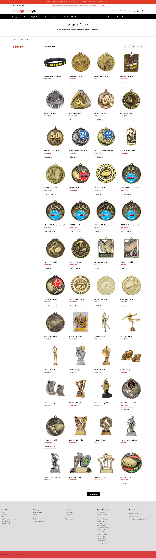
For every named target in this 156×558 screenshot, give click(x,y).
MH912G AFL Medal (126, 299)
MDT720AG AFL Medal (127, 151)
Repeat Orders (37, 517)
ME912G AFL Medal (50, 188)
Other (109, 17)
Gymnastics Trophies (103, 528)
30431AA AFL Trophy (76, 440)
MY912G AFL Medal (100, 188)
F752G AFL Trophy (126, 336)
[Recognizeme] (24, 11)
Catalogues (15, 17)
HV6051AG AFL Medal (76, 299)
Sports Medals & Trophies (72, 17)
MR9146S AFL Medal (126, 76)
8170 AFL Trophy (99, 336)
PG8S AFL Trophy (49, 403)
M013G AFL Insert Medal (128, 403)
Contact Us (120, 17)
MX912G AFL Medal (100, 299)
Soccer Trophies (101, 538)
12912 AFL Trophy (100, 477)
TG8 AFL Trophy (125, 370)
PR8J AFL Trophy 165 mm (52, 477)
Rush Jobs (36, 519)
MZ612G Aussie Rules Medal (103, 151)
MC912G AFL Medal (50, 299)
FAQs (3, 517)
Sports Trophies (101, 541)
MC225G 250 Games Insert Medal (105, 225)
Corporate (98, 17)
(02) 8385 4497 (133, 517)
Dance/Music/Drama (52, 17)
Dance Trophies (101, 523)
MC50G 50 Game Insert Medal (130, 225)
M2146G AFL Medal (100, 113)
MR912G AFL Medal (100, 262)
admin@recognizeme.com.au (137, 519)
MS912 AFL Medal (126, 477)
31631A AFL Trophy (100, 440)
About (3, 512)
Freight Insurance (70, 519)
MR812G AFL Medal (126, 262)
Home (15, 39)
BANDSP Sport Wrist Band (52, 76)
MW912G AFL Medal (101, 76)
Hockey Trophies (102, 530)
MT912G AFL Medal (75, 262)
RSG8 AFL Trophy (100, 370)
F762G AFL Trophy (50, 370)
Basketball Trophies (102, 519)
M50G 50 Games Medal (51, 151)
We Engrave (100, 5)
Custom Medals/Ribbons (31, 17)
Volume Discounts (38, 521)
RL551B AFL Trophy (75, 336)
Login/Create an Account (9, 519)
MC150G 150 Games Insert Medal (55, 225)
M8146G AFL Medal (75, 76)
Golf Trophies (101, 525)
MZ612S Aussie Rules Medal (78, 151)
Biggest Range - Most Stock (88, 5)
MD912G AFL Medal (50, 262)
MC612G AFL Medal (75, 188)
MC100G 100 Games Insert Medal (131, 188)
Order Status (69, 517)
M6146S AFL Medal (50, 113)
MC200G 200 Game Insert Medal (80, 225)
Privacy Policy (5, 523)
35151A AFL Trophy (75, 403)
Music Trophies (101, 532)
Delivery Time (69, 515)
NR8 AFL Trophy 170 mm (102, 403)
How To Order (37, 512)
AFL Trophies (101, 512)
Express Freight (73, 5)
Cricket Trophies (101, 521)
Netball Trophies (102, 534)
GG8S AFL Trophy (75, 370)
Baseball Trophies (102, 517)
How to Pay (36, 515)
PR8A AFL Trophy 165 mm (128, 440)
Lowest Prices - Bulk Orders (60, 5)
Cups (88, 17)
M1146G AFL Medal (75, 113)
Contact (3, 515)
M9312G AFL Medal (50, 440)
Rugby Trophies (101, 536)
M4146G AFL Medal (126, 113)
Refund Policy (5, 521)
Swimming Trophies (102, 543)
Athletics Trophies (102, 515)
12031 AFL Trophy (75, 477)
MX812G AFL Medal (50, 336)
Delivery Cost (69, 512)
